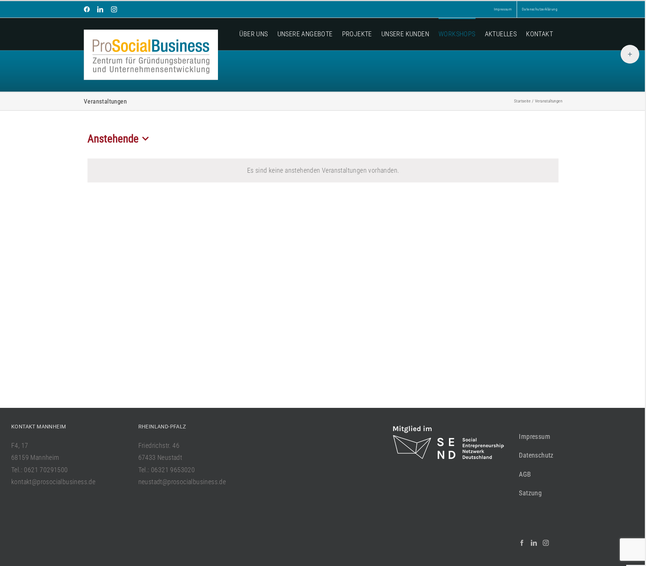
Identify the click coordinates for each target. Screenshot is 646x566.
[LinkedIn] (534, 543)
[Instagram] (546, 543)
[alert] (323, 170)
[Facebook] (522, 543)
